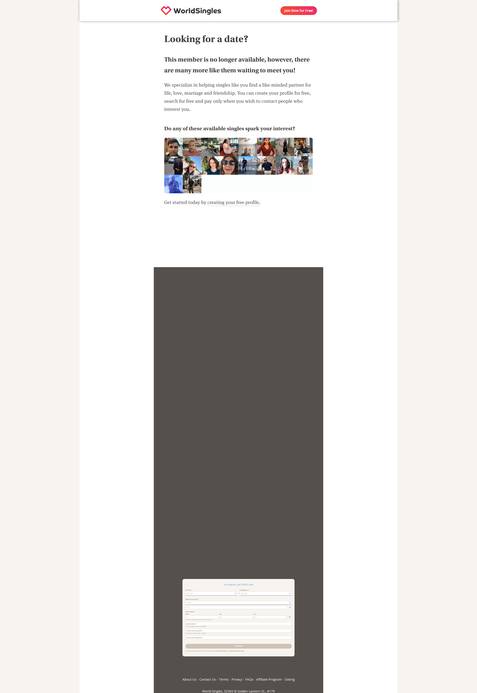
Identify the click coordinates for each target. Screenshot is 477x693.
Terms (223, 679)
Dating (290, 679)
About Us (189, 679)
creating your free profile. (233, 202)
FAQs (249, 679)
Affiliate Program (269, 679)
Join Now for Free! (298, 10)
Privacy (237, 679)
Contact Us (207, 679)
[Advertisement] (238, 239)
